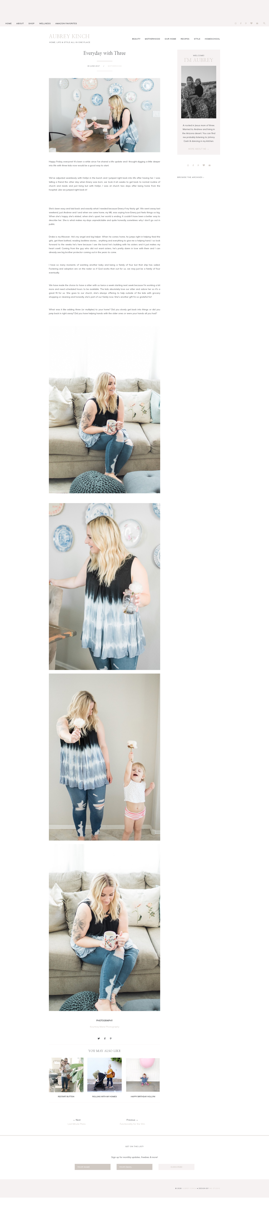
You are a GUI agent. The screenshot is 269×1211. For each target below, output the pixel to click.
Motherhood (152, 39)
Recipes (185, 39)
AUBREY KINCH (69, 36)
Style (197, 39)
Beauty (136, 39)
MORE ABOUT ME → (198, 148)
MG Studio (214, 1188)
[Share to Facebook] (105, 1038)
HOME (8, 23)
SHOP (31, 23)
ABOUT (20, 23)
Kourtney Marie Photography (104, 1026)
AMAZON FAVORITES (66, 23)
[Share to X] (99, 1038)
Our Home (170, 39)
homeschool (212, 39)
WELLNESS (45, 23)
